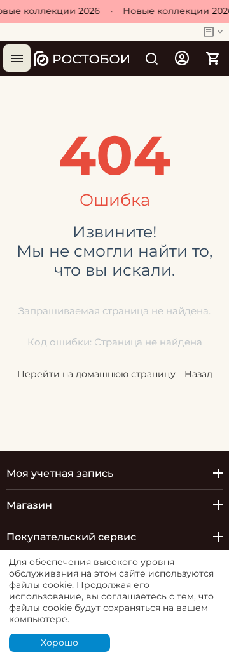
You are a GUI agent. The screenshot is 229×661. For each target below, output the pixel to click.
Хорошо (59, 642)
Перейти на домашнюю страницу (96, 374)
